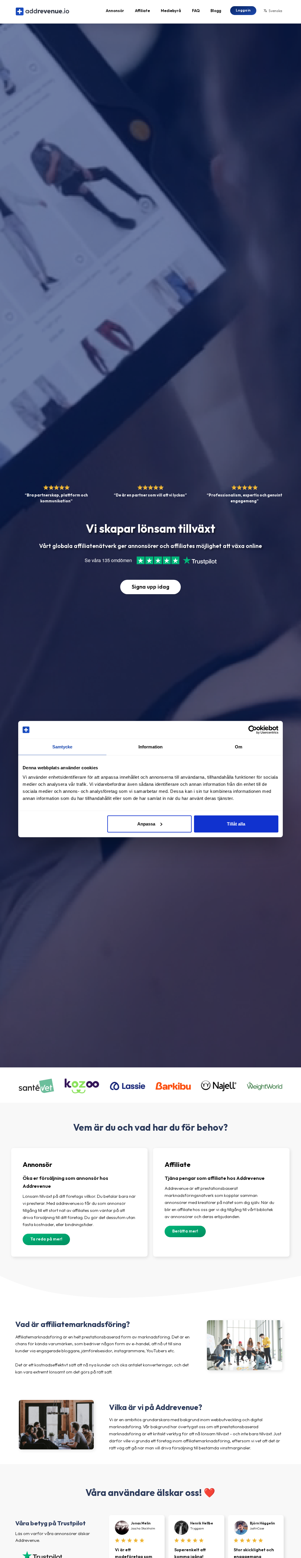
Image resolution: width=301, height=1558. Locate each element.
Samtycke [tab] (62, 746)
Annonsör (115, 10)
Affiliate (142, 10)
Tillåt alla (236, 823)
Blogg (215, 10)
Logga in (243, 10)
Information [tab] (150, 746)
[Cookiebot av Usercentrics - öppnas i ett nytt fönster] (252, 729)
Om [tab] (238, 746)
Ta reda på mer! (46, 1239)
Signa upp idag (150, 586)
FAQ (196, 10)
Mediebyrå (171, 10)
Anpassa (146, 823)
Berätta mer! (185, 1231)
